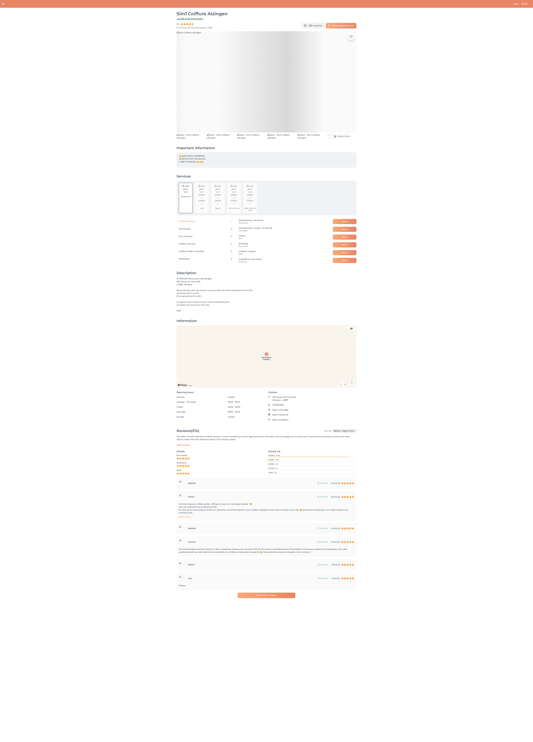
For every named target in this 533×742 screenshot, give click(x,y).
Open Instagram (280, 435)
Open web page (280, 425)
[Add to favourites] (351, 36)
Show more (184, 532)
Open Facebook (280, 430)
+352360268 (278, 420)
